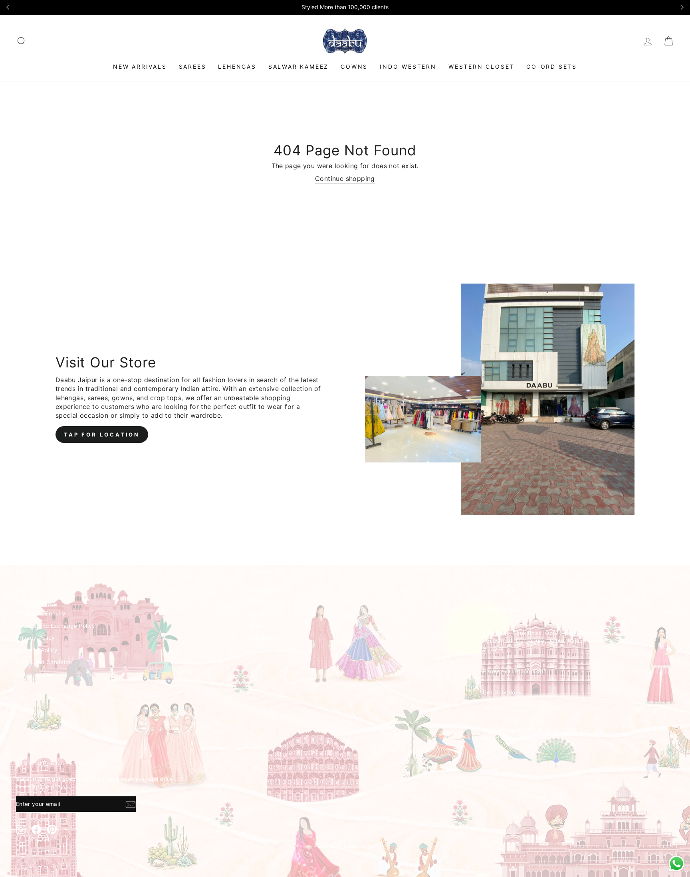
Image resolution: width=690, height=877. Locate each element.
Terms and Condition (44, 662)
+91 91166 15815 (525, 671)
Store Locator (35, 674)
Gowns (354, 66)
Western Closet (481, 66)
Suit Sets (262, 601)
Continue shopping (345, 179)
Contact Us (31, 601)
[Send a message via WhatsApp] (676, 863)
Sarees (192, 66)
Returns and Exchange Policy (55, 626)
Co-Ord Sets (551, 66)
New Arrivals (140, 66)
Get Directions (502, 692)
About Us (28, 589)
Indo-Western (408, 66)
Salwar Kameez (298, 66)
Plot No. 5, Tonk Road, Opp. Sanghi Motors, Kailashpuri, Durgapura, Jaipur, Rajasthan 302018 (542, 640)
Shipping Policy (37, 650)
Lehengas (237, 66)
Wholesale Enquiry (41, 613)
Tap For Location (102, 434)
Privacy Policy (35, 638)
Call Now (495, 707)
